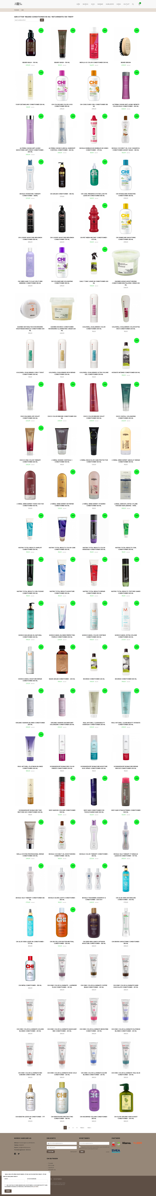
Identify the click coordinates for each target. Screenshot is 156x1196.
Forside (50, 1163)
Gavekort (51, 1167)
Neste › (82, 1127)
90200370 (21, 1145)
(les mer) (35, 1186)
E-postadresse (31, 1178)
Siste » (89, 1127)
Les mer (107, 1151)
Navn (6, 1178)
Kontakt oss (52, 1169)
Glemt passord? (73, 1151)
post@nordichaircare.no (24, 1147)
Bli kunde (51, 1165)
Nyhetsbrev (58, 1179)
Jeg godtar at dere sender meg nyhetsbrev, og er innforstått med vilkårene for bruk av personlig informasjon (94, 1148)
